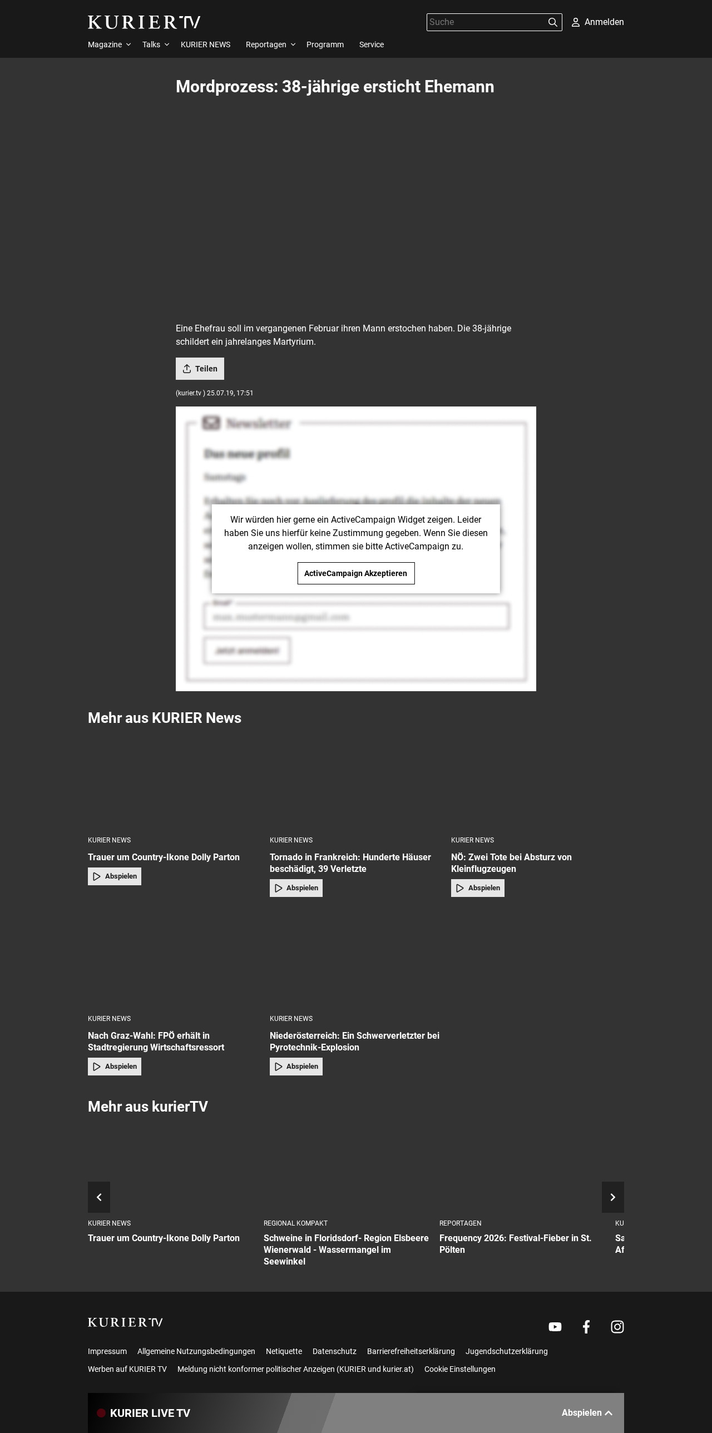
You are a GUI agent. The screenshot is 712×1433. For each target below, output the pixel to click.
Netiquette (284, 1351)
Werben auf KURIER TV (127, 1369)
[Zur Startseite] (144, 22)
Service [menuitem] (371, 44)
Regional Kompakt (296, 1223)
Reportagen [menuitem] (266, 44)
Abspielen (121, 876)
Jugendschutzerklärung (507, 1351)
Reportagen (460, 1223)
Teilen (206, 368)
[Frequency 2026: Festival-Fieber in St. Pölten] (522, 1167)
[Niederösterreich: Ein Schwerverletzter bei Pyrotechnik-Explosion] (356, 959)
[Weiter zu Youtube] (555, 1326)
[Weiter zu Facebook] (586, 1326)
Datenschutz (335, 1351)
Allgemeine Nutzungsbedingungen (196, 1351)
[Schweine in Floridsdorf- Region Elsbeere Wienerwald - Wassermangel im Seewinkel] (347, 1167)
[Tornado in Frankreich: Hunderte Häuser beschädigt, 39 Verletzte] (356, 780)
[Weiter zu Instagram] (617, 1326)
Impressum (107, 1351)
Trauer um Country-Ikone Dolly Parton (164, 857)
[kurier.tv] (125, 1322)
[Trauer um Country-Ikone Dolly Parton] (174, 780)
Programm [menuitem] (325, 44)
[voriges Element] (99, 1197)
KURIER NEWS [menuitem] (205, 44)
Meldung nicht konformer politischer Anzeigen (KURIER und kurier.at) (295, 1369)
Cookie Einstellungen (460, 1369)
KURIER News (109, 840)
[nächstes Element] (613, 1197)
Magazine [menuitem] (105, 44)
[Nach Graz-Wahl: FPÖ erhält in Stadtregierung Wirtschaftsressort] (174, 959)
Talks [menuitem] (151, 44)
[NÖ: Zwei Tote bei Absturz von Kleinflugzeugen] (537, 780)
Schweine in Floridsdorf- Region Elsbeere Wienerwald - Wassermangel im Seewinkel (346, 1250)
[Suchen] (553, 22)
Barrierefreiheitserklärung (411, 1351)
